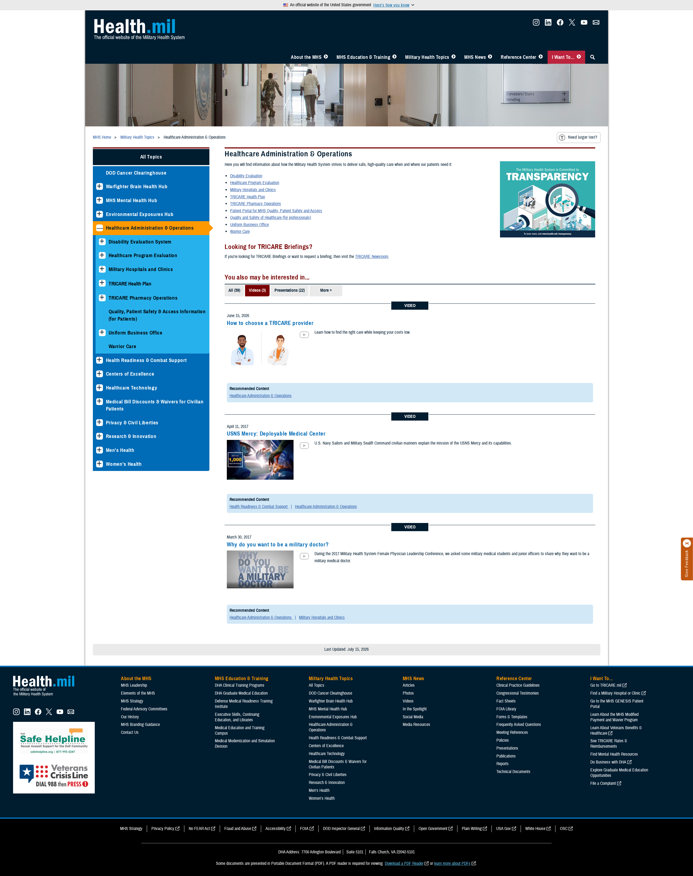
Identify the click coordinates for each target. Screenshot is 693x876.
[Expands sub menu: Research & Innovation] (99, 436)
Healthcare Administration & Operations (150, 228)
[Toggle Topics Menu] (453, 57)
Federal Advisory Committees (144, 709)
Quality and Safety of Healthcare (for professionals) (270, 217)
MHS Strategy (132, 701)
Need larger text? (582, 137)
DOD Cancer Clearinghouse (136, 173)
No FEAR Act (199, 828)
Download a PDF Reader (404, 863)
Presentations (507, 748)
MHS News (475, 57)
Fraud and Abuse (237, 828)
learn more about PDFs (452, 863)
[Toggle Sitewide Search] (592, 57)
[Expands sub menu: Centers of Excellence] (99, 373)
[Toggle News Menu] (490, 57)
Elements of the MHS (138, 693)
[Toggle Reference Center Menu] (541, 57)
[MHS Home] (47, 696)
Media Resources (416, 724)
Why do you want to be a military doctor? (278, 544)
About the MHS (306, 57)
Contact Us (130, 732)
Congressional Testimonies (517, 693)
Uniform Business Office (136, 333)
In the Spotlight (415, 709)
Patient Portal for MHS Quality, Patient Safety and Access (276, 211)
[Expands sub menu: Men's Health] (99, 450)
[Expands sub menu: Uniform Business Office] (102, 332)
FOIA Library (506, 709)
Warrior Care (122, 346)
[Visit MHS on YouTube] (584, 24)
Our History (130, 717)
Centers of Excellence (130, 374)
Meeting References (512, 732)
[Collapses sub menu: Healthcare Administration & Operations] (99, 227)
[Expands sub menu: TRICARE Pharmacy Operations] (102, 297)
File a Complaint (603, 783)
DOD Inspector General (341, 828)
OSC (563, 828)
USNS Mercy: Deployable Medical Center (276, 433)
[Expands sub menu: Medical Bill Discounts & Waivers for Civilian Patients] (99, 401)
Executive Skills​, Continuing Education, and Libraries (237, 717)
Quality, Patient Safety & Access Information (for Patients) (157, 315)
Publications (506, 756)
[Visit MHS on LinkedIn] (548, 24)
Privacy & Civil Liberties (132, 422)
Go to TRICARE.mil (605, 685)
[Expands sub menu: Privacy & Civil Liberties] (99, 422)
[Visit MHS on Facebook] (560, 24)
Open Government (433, 828)
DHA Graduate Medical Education (241, 693)
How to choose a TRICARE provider (270, 323)
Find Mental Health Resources (614, 754)
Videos (408, 701)
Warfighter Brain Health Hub (137, 186)
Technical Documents (513, 771)
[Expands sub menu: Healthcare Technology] (99, 387)
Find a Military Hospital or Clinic (615, 693)
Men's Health (120, 450)
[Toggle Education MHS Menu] (394, 57)
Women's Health (124, 464)
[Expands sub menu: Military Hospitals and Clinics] (102, 269)
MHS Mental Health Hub (131, 200)
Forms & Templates (511, 717)
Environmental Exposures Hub (140, 214)
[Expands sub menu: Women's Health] (99, 464)
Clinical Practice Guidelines (518, 685)
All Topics (151, 157)
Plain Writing (472, 828)
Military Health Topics (427, 57)
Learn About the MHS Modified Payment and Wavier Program (614, 717)
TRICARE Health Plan (247, 197)
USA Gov (503, 828)
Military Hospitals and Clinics (141, 269)
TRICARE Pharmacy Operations (143, 298)
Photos (408, 693)
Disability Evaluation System (140, 242)
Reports (502, 763)
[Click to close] (687, 543)
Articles (409, 685)
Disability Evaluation (246, 176)
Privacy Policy (162, 828)
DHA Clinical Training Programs (239, 685)
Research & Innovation (131, 436)
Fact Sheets (506, 701)
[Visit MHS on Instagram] (536, 24)
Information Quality (389, 828)
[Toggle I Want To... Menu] (579, 57)
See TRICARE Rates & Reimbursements (608, 743)
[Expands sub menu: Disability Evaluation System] (102, 241)
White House (535, 828)
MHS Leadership (134, 685)
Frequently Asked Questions (518, 724)
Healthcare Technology (131, 388)
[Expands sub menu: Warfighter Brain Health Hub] (99, 186)
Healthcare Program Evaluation (143, 255)
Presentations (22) (289, 290)
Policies (502, 740)
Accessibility (275, 828)
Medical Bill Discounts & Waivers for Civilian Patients (155, 405)
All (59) (234, 290)
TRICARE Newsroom (371, 256)
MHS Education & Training (363, 57)
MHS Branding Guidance (140, 724)
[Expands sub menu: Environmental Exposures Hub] (99, 214)
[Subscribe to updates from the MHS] (596, 24)
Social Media (413, 717)
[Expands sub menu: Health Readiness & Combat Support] (99, 360)
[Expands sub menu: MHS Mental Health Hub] (99, 200)
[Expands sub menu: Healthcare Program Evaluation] (102, 255)
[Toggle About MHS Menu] (326, 57)
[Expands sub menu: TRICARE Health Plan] (102, 283)
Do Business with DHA (608, 762)
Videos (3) (257, 290)
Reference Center (518, 57)
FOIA (304, 828)
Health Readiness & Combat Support (146, 360)
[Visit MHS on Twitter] (572, 24)
